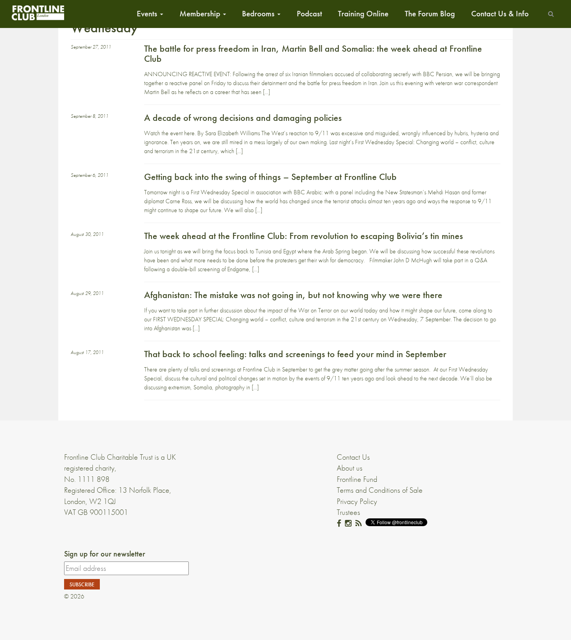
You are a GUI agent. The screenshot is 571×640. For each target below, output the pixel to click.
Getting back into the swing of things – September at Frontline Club (270, 177)
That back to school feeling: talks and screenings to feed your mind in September (295, 354)
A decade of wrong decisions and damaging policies (243, 118)
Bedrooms (259, 14)
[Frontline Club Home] (37, 12)
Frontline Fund (357, 479)
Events (148, 14)
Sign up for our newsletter (104, 554)
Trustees (348, 512)
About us (349, 468)
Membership (200, 14)
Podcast (309, 14)
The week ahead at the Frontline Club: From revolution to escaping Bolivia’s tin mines (303, 236)
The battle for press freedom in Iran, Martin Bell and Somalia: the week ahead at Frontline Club (313, 53)
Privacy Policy (357, 501)
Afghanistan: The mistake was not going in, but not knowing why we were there (293, 295)
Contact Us (353, 457)
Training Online (363, 14)
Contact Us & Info (500, 14)
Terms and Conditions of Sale (380, 490)
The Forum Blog (430, 14)
